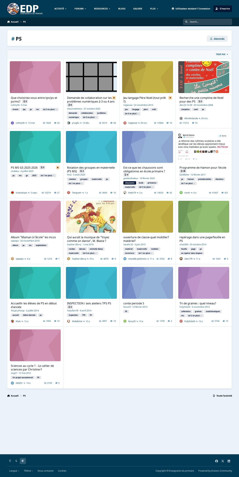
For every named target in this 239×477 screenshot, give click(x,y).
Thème (27, 470)
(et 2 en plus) (49, 109)
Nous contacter (46, 470)
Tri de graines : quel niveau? (198, 303)
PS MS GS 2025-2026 (24, 167)
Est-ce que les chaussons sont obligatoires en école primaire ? (144, 169)
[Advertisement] (112, 427)
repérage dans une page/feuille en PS (202, 239)
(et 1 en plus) (46, 175)
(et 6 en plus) (88, 253)
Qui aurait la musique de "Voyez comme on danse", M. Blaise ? (88, 239)
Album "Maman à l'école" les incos (33, 237)
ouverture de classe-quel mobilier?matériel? (146, 239)
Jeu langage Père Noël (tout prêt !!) (144, 99)
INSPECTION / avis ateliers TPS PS (89, 303)
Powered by (215, 470)
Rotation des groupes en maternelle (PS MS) (91, 169)
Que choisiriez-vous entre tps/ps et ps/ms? (34, 99)
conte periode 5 (133, 303)
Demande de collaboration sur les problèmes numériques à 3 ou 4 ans (91, 99)
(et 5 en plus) (88, 117)
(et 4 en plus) (130, 113)
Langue (13, 470)
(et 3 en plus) (145, 187)
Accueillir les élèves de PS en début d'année (34, 305)
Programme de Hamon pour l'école (203, 167)
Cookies (62, 470)
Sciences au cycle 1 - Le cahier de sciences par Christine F (32, 367)
